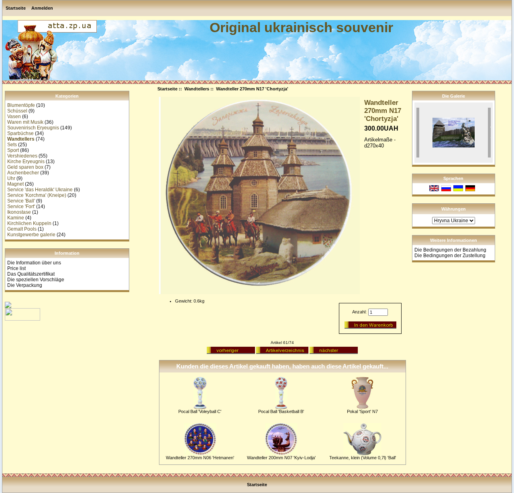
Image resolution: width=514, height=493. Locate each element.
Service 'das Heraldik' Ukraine (40, 189)
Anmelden (42, 8)
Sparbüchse (20, 133)
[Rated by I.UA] (22, 319)
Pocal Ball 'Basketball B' (281, 411)
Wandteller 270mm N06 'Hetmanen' (200, 457)
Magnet (15, 184)
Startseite (16, 8)
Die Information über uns (34, 263)
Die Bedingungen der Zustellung (449, 255)
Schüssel (17, 111)
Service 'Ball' (21, 201)
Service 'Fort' (21, 206)
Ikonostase (19, 212)
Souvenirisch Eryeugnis (33, 128)
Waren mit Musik (25, 122)
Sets (12, 144)
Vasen (14, 116)
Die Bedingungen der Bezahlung (450, 250)
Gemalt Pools (22, 229)
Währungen (453, 209)
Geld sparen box (25, 167)
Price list (16, 268)
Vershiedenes (22, 156)
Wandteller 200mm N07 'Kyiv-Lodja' (281, 457)
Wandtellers (196, 88)
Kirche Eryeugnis (26, 161)
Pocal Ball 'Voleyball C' (199, 411)
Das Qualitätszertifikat (31, 274)
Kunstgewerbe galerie (31, 234)
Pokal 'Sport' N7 (362, 411)
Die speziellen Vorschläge (35, 279)
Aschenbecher (23, 173)
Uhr (11, 178)
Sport (13, 150)
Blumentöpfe (21, 105)
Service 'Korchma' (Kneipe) (36, 195)
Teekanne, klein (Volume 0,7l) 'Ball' (362, 457)
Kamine (15, 218)
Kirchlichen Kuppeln (29, 223)
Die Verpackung (24, 285)
